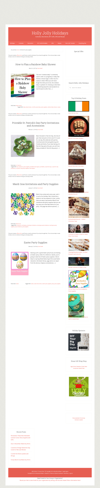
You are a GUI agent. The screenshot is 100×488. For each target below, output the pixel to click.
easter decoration (38, 283)
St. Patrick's (18, 165)
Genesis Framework (59, 473)
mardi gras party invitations (43, 225)
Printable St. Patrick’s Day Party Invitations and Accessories (35, 124)
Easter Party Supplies (35, 242)
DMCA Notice (34, 471)
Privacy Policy (41, 471)
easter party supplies (46, 283)
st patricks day (48, 166)
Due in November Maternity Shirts (20, 444)
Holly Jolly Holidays (50, 33)
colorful (33, 107)
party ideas (38, 107)
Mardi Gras (18, 223)
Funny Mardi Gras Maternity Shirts (20, 460)
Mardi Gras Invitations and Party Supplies (35, 184)
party (53, 283)
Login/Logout (65, 471)
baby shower (28, 107)
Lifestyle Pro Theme (48, 473)
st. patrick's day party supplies (22, 168)
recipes (58, 107)
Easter (17, 283)
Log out (71, 473)
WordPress (66, 473)
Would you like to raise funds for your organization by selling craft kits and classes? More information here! (50, 480)
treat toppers (32, 168)
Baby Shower (19, 105)
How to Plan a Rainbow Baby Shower (36, 64)
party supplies (44, 107)
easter (32, 283)
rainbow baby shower (52, 107)
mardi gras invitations (31, 225)
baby (24, 107)
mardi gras (24, 225)
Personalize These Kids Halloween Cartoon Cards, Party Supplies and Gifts (20, 438)
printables (42, 166)
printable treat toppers (35, 166)
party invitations (18, 226)
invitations (20, 166)
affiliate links (19, 55)
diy (17, 166)
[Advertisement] (47, 11)
